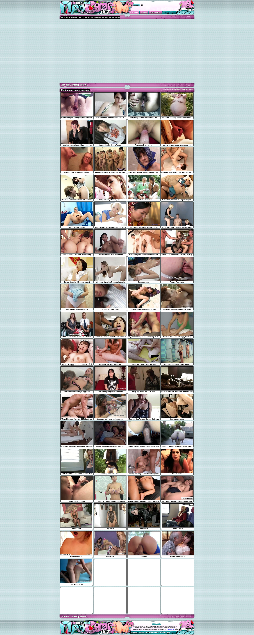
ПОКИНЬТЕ (170, 629)
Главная (144, 12)
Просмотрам (177, 89)
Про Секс (136, 5)
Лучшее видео (155, 12)
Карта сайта (156, 624)
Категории (134, 12)
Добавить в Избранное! (74, 85)
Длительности (188, 89)
